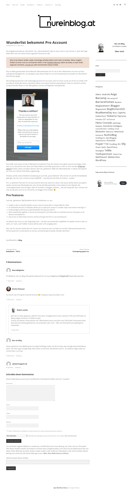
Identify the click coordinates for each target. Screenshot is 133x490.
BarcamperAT (112, 98)
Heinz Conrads (104, 122)
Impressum (48, 5)
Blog (7, 5)
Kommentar (9, 383)
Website (8, 422)
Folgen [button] (123, 183)
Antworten (19, 281)
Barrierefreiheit (105, 102)
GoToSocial (111, 119)
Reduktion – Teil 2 (13, 251)
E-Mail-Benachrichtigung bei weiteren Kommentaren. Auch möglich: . (52, 436)
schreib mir (29, 65)
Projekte (39, 5)
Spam (103, 147)
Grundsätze (30, 5)
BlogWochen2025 (116, 109)
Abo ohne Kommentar (71, 436)
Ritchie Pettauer (18, 289)
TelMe (108, 150)
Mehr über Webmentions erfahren (56, 453)
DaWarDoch (101, 116)
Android (106, 94)
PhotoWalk (110, 140)
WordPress (101, 160)
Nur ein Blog (17, 340)
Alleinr (98, 94)
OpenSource (101, 140)
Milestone (110, 132)
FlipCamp (122, 116)
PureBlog (113, 144)
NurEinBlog (110, 134)
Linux (117, 129)
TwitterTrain (117, 154)
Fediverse (112, 115)
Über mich (15, 5)
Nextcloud (118, 131)
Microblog (58, 5)
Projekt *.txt (102, 143)
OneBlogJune (100, 138)
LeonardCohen (101, 129)
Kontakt (22, 5)
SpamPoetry (112, 147)
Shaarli (98, 147)
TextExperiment (104, 154)
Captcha (122, 112)
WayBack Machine (53, 62)
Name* (8, 405)
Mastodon (100, 131)
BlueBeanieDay (104, 112)
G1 (104, 119)
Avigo (114, 94)
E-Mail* (8, 413)
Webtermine (114, 157)
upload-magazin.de (19, 364)
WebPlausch (101, 157)
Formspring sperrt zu (81, 251)
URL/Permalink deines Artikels (17, 458)
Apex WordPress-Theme (60, 488)
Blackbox (118, 102)
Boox (115, 112)
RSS (119, 144)
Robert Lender (22, 310)
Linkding (111, 129)
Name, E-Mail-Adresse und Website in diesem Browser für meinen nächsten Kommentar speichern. (35, 431)
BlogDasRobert (103, 105)
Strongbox (100, 150)
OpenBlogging (111, 138)
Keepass (99, 126)
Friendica (99, 119)
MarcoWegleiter (18, 270)
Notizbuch (99, 135)
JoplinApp (117, 123)
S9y (123, 144)
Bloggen (115, 105)
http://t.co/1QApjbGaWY (60, 276)
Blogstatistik (101, 109)
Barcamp (101, 98)
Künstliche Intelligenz (112, 126)
